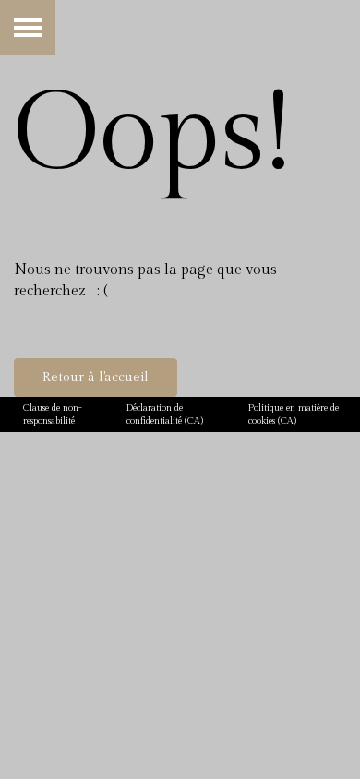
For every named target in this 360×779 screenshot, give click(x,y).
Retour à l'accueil (95, 377)
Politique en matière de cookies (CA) (293, 414)
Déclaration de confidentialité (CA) (164, 414)
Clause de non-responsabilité (52, 414)
